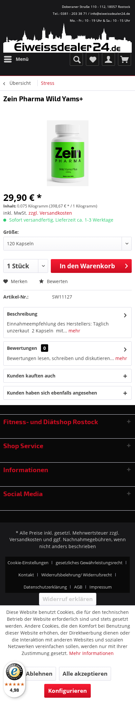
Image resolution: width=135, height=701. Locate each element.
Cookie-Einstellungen (28, 563)
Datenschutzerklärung (45, 587)
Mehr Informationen (91, 653)
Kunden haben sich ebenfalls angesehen (52, 393)
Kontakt (26, 575)
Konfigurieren (67, 690)
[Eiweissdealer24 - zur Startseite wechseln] (67, 39)
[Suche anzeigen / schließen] (76, 59)
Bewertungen (22, 348)
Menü (22, 59)
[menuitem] (16, 59)
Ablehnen (39, 673)
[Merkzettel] (92, 59)
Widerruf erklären (68, 599)
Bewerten (57, 281)
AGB (78, 587)
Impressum (100, 587)
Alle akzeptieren (85, 673)
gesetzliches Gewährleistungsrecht (89, 563)
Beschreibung (22, 314)
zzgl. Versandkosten (50, 213)
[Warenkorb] (124, 59)
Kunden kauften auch (31, 376)
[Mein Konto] (108, 59)
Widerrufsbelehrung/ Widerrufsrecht (76, 575)
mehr (73, 330)
